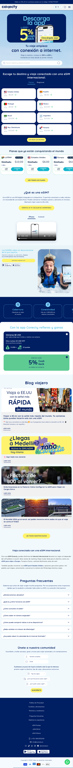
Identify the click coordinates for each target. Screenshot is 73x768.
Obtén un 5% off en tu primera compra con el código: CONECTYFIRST (36, 2)
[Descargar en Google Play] (7, 265)
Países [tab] (31, 82)
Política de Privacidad (36, 703)
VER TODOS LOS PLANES (36, 180)
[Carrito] (64, 7)
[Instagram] (35, 746)
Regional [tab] (40, 82)
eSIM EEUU (36, 729)
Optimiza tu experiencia (36, 720)
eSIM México (36, 733)
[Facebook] (38, 746)
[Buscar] (59, 62)
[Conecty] (9, 7)
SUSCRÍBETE (36, 690)
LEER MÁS (6, 169)
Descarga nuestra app (18, 260)
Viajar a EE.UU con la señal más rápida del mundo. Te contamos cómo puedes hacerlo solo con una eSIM (34, 417)
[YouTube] (26, 746)
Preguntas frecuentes (36, 716)
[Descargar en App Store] (16, 265)
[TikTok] (29, 746)
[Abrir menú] (69, 7)
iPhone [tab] (31, 217)
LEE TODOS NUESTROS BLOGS (36, 536)
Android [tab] (41, 217)
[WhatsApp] (32, 746)
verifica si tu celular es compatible (36, 208)
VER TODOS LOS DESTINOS (36, 140)
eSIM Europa (36, 725)
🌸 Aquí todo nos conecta (14, 457)
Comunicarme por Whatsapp (67, 762)
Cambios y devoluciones (36, 707)
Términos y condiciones (36, 711)
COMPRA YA (17, 169)
